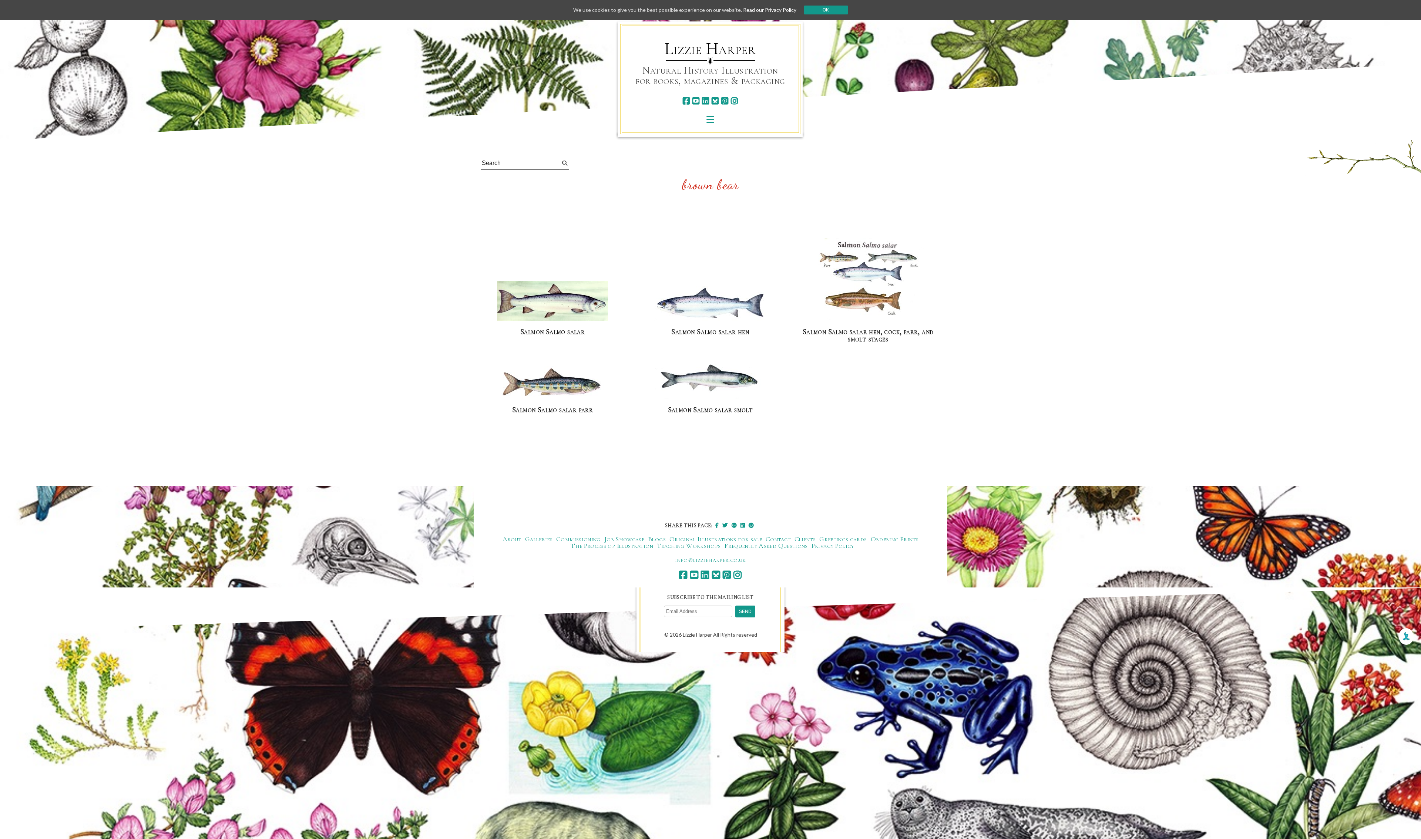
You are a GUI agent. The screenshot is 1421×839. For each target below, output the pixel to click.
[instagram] (734, 101)
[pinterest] (724, 101)
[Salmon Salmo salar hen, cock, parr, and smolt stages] (868, 279)
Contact (778, 539)
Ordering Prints (894, 539)
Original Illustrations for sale (715, 539)
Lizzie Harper (710, 49)
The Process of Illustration (612, 546)
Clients (805, 539)
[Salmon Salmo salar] (552, 301)
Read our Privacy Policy (769, 10)
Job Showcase (624, 539)
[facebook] (686, 101)
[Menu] (710, 119)
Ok (826, 10)
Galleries (538, 539)
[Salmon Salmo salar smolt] (710, 380)
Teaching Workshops (688, 546)
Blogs (657, 539)
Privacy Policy (833, 546)
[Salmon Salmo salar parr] (552, 383)
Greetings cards (843, 539)
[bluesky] (715, 101)
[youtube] (695, 101)
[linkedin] (705, 101)
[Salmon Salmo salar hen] (710, 303)
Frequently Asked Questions (765, 546)
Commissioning (578, 539)
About (512, 539)
